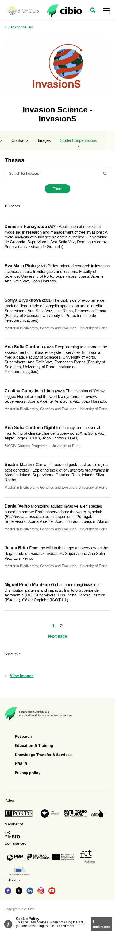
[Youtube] (51, 891)
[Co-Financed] (40, 857)
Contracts (20, 140)
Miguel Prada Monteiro (27, 584)
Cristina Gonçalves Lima (29, 390)
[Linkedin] (29, 891)
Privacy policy (27, 773)
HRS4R (21, 764)
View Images (21, 675)
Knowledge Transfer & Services (43, 754)
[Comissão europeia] (19, 871)
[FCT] (87, 857)
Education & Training (34, 745)
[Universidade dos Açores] (50, 813)
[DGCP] (75, 814)
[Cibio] (64, 10)
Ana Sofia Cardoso (24, 346)
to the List (20, 27)
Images (44, 140)
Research (23, 736)
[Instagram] (40, 891)
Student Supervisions (78, 140)
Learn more (66, 926)
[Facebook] (8, 891)
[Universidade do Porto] (20, 813)
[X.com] (19, 891)
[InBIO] (12, 835)
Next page (57, 636)
